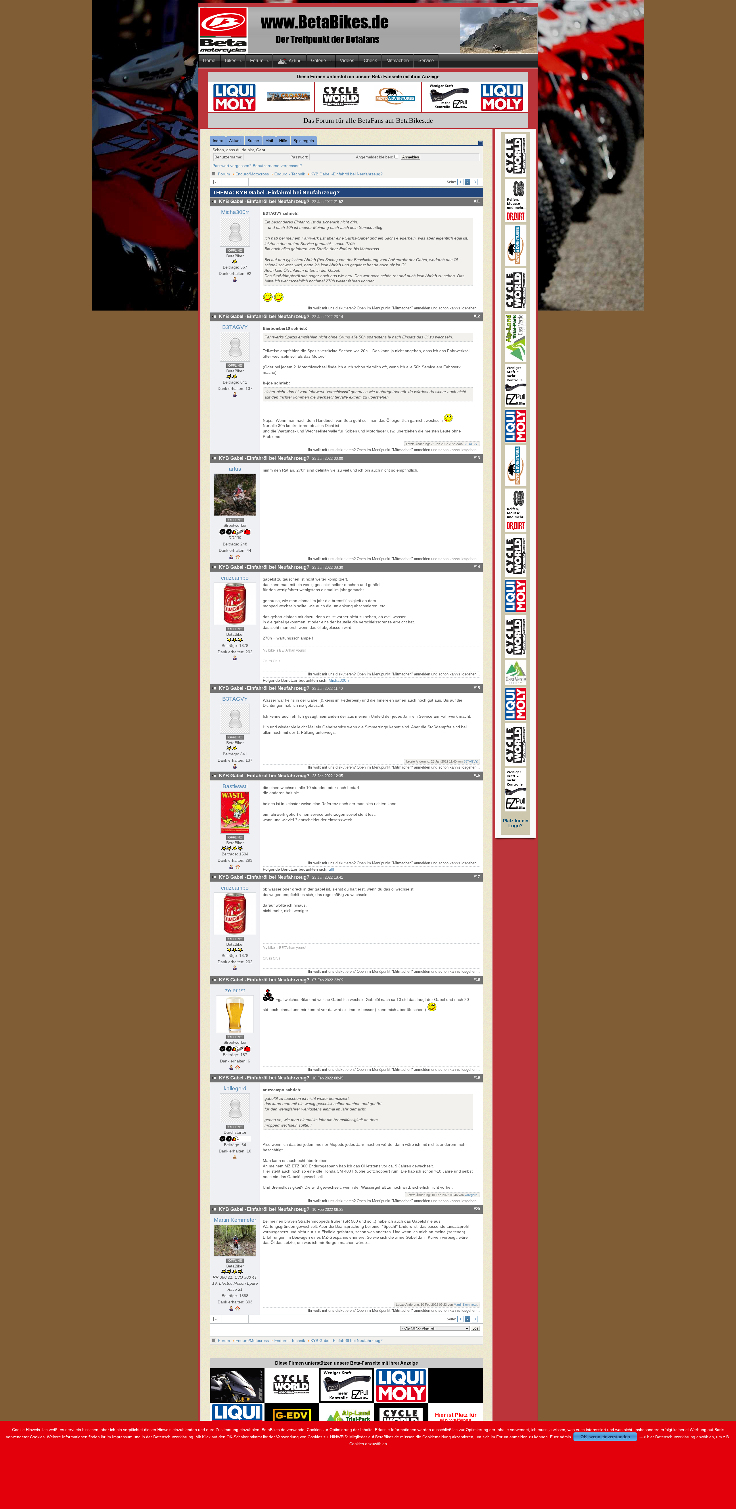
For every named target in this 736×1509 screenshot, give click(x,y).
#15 (477, 688)
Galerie (318, 60)
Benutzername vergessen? (277, 165)
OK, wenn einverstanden (605, 1436)
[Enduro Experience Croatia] (288, 99)
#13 (477, 458)
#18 (477, 979)
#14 (477, 567)
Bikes (230, 60)
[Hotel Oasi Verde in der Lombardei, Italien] (515, 684)
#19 (477, 1077)
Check (370, 60)
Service (426, 60)
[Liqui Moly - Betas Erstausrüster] (234, 110)
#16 (477, 775)
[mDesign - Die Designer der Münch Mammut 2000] (237, 1400)
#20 (477, 1209)
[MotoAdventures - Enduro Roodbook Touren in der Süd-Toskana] (395, 106)
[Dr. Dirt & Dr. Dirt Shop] (448, 108)
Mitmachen (397, 60)
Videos (347, 60)
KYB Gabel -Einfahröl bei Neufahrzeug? (346, 174)
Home (209, 60)
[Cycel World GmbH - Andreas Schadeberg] (341, 108)
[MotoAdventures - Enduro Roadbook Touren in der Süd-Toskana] (515, 265)
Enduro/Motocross (252, 174)
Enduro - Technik (289, 174)
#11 (477, 201)
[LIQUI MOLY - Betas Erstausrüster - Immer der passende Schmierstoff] (401, 1401)
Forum (256, 60)
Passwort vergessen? (232, 165)
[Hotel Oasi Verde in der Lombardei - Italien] (346, 1412)
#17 (477, 877)
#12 (477, 316)
